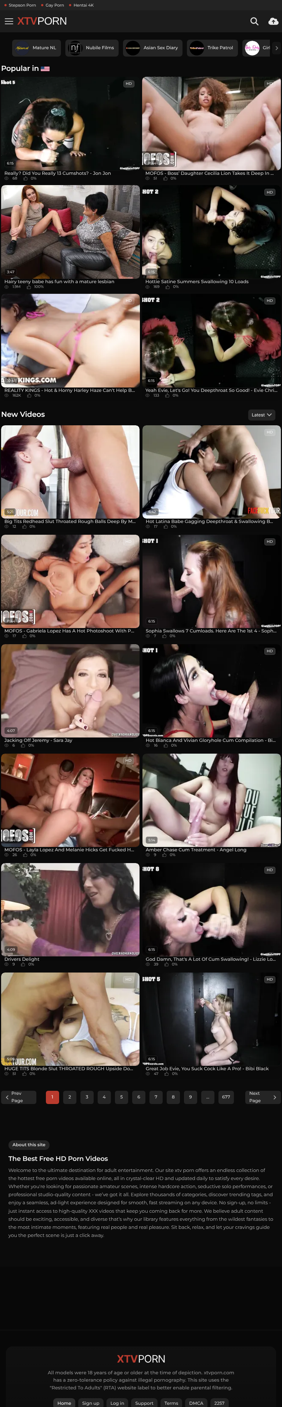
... (207, 1097)
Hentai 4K (83, 5)
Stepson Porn (22, 5)
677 (226, 1097)
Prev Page (17, 1097)
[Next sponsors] (276, 48)
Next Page (255, 1097)
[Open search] (254, 21)
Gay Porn (55, 5)
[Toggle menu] (8, 21)
